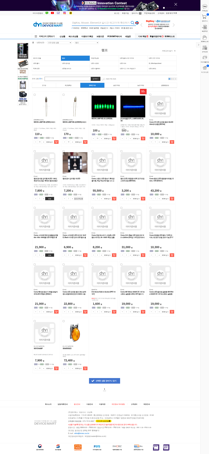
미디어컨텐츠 (38, 13)
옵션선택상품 (78, 199)
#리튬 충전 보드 (127, 28)
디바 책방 (142, 36)
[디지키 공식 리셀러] (158, 18)
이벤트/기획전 (87, 36)
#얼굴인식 (104, 28)
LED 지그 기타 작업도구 (128, 68)
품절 (49, 199)
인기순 (44, 85)
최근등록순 (68, 85)
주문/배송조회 (149, 13)
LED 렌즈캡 (66, 63)
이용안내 (89, 404)
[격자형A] (169, 79)
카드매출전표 (205, 62)
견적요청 (205, 52)
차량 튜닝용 (95, 58)
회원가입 (125, 13)
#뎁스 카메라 (115, 28)
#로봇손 (76, 28)
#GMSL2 (84, 28)
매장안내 (147, 404)
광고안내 (77, 404)
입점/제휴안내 (63, 404)
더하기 (43, 142)
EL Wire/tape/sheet (155, 63)
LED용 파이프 (66, 68)
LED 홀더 (36, 63)
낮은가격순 (116, 85)
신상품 (62, 36)
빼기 (35, 142)
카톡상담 (71, 13)
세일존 (128, 36)
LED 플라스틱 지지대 (127, 58)
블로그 (46, 13)
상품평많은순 (165, 85)
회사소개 (48, 404)
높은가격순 (140, 85)
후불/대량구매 (155, 36)
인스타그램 (65, 13)
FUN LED (36, 68)
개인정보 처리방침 (118, 404)
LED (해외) (152, 68)
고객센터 (161, 13)
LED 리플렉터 (95, 68)
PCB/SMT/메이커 (114, 36)
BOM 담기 (49, 142)
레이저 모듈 (37, 58)
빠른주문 (205, 31)
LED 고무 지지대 (154, 58)
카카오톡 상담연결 (103, 421)
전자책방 (59, 13)
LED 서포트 (95, 63)
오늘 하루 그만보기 (171, 8)
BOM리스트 (170, 36)
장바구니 (136, 13)
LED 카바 (123, 63)
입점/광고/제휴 (171, 13)
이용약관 (102, 404)
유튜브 (52, 13)
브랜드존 (100, 36)
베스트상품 (73, 36)
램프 (63, 58)
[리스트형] (175, 79)
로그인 (116, 13)
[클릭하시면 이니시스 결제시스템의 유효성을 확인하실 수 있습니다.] (156, 447)
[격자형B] (172, 79)
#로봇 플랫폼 (94, 28)
